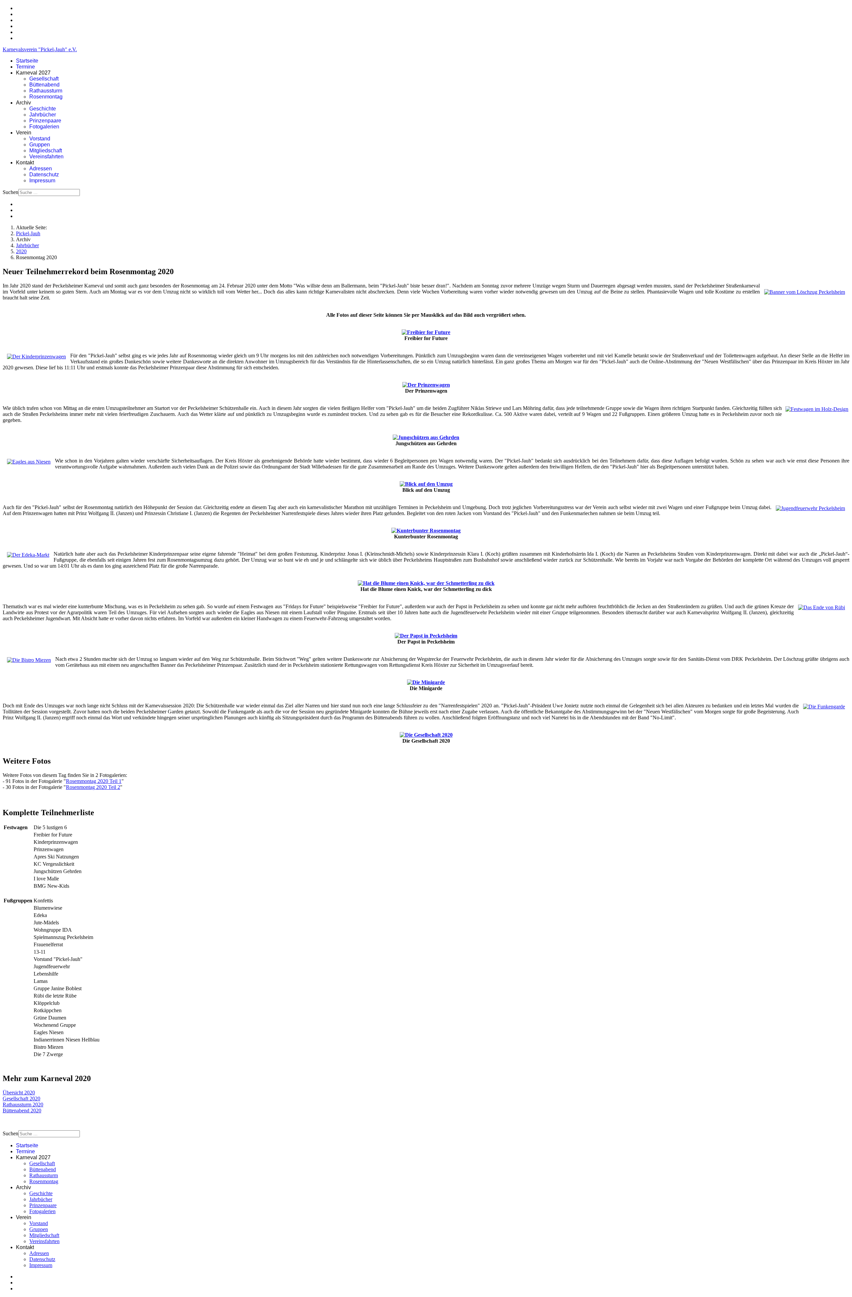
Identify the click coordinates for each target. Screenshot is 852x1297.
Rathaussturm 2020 (23, 1104)
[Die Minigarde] (426, 682)
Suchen (10, 192)
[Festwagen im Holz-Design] (816, 409)
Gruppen (39, 144)
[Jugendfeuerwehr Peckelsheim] (810, 508)
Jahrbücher (42, 114)
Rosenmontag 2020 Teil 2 (93, 787)
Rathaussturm (45, 90)
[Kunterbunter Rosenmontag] (426, 530)
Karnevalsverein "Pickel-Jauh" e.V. (40, 49)
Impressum (42, 180)
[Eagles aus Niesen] (29, 461)
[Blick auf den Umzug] (426, 484)
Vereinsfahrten (46, 156)
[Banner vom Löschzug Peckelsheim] (804, 292)
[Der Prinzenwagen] (426, 385)
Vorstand (39, 138)
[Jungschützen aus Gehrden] (426, 437)
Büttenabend (44, 85)
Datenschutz (44, 174)
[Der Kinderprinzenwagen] (36, 356)
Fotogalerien (44, 126)
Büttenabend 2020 (22, 1110)
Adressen (40, 168)
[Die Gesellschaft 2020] (426, 735)
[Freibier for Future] (426, 332)
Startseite (27, 61)
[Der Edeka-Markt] (28, 555)
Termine (25, 67)
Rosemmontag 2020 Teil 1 (93, 781)
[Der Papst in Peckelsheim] (426, 636)
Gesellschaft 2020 (21, 1098)
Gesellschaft (44, 79)
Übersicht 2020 (19, 1092)
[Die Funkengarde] (824, 706)
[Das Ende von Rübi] (821, 607)
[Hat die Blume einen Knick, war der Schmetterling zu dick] (426, 583)
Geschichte (42, 108)
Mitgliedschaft (45, 150)
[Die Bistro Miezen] (29, 660)
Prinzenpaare (45, 120)
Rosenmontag (46, 96)
